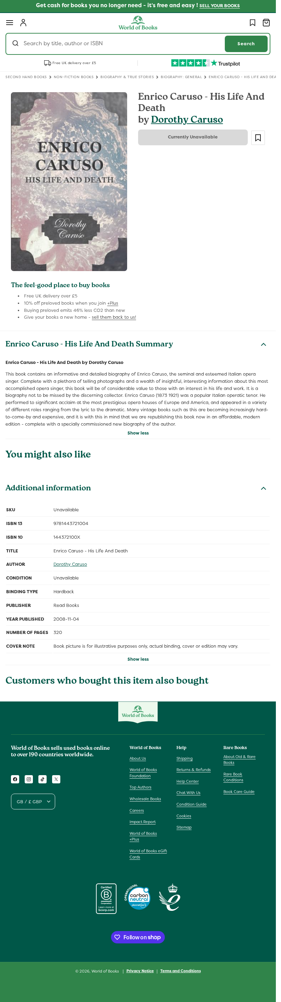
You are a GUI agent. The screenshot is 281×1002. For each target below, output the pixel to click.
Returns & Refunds (193, 770)
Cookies (183, 816)
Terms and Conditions (180, 971)
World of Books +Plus (143, 836)
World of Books (105, 971)
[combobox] (137, 44)
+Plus (112, 303)
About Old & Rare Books (239, 760)
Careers (137, 810)
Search (246, 43)
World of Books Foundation (143, 773)
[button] (9, 23)
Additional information (48, 489)
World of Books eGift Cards (148, 854)
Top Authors (140, 787)
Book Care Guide (239, 792)
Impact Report (143, 822)
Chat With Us (188, 793)
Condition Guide (191, 804)
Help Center (187, 781)
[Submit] (16, 43)
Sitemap (184, 827)
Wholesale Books (145, 799)
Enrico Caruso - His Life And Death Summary (89, 345)
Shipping (184, 758)
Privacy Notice (140, 971)
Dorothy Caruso (187, 121)
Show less (138, 433)
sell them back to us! (114, 317)
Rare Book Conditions (233, 777)
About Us (138, 758)
